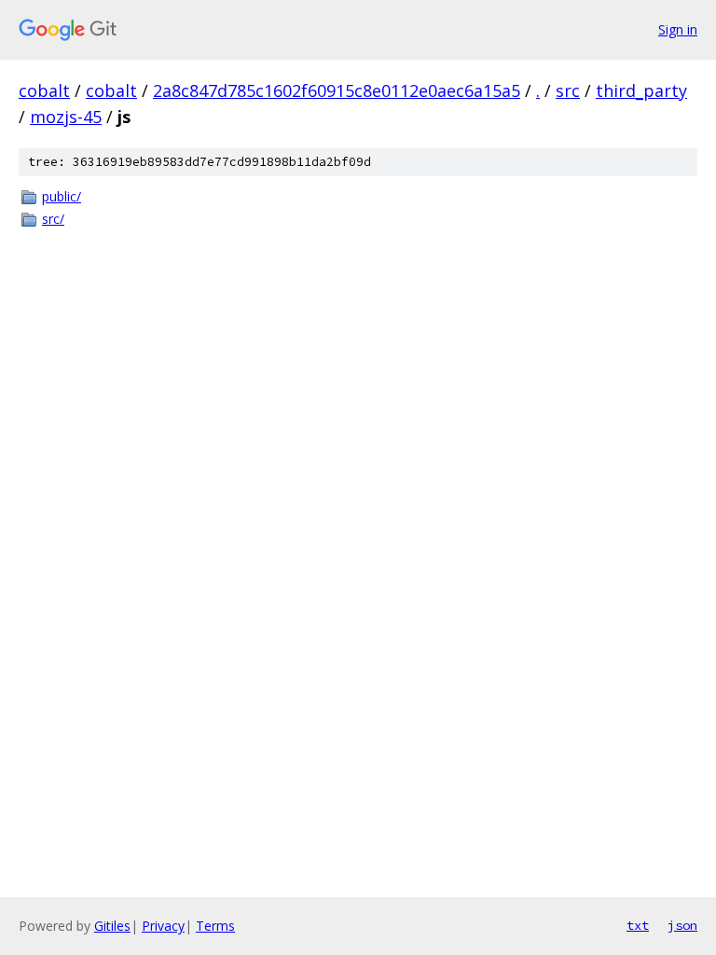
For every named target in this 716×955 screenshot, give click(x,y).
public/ (61, 196)
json (682, 925)
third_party (641, 90)
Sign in (677, 29)
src (568, 90)
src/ (53, 219)
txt (637, 925)
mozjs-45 (66, 116)
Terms (215, 925)
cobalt (44, 90)
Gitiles (112, 925)
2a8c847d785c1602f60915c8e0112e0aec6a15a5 (336, 90)
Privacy (163, 925)
